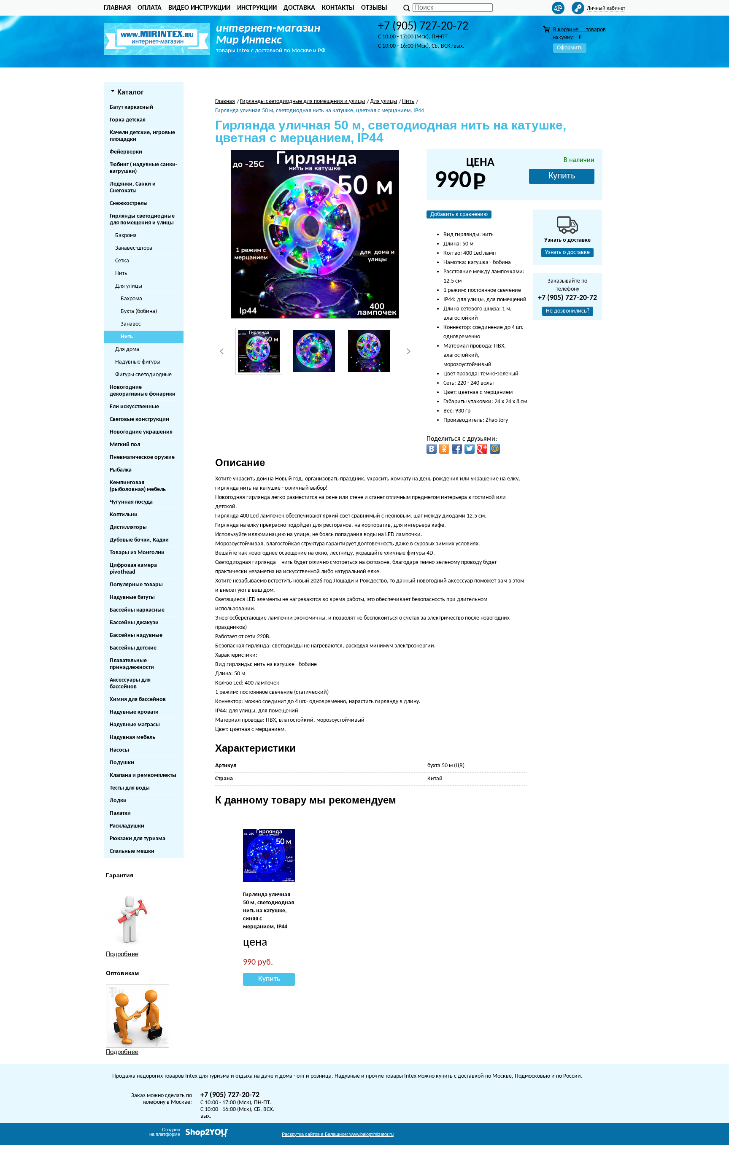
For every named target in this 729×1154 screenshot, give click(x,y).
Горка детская (128, 120)
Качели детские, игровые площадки (142, 136)
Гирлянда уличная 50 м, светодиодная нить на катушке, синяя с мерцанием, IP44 (268, 911)
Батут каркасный (131, 107)
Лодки (118, 801)
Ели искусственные (134, 407)
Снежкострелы (129, 203)
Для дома (127, 349)
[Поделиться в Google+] (482, 449)
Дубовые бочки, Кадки (139, 540)
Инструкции (257, 8)
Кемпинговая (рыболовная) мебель (138, 486)
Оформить (570, 48)
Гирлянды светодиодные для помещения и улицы (142, 219)
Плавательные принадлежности (132, 664)
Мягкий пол (125, 445)
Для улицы (128, 286)
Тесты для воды (130, 788)
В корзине (579, 30)
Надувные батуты (132, 597)
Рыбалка (121, 470)
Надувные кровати (134, 712)
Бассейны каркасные (137, 610)
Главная (117, 8)
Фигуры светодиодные (143, 375)
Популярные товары (136, 585)
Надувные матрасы (135, 725)
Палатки (120, 813)
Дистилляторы (128, 527)
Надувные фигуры (137, 362)
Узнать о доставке (567, 252)
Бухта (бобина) (139, 311)
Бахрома (126, 235)
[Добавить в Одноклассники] (444, 449)
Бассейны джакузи (134, 623)
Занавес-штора (133, 248)
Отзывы (374, 8)
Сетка (122, 261)
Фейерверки (126, 152)
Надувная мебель (132, 737)
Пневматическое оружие (142, 457)
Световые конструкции (139, 419)
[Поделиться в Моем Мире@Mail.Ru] (495, 449)
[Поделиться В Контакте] (432, 449)
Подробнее (122, 954)
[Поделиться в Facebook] (457, 449)
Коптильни (124, 515)
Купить (561, 176)
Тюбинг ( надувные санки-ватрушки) (143, 168)
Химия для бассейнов (138, 699)
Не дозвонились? (567, 311)
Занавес (131, 324)
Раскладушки (127, 826)
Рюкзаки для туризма (137, 839)
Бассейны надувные (136, 635)
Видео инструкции (199, 8)
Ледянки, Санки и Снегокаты (133, 187)
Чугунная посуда (131, 502)
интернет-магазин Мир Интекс (268, 34)
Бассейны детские (133, 648)
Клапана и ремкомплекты (143, 775)
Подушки (122, 763)
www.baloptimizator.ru (338, 1134)
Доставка (299, 8)
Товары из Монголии (137, 553)
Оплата (150, 8)
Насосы (119, 750)
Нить (121, 273)
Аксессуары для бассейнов (130, 683)
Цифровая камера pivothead (133, 568)
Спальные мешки (132, 851)
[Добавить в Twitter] (469, 449)
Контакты (338, 8)
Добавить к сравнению (459, 214)
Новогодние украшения (141, 432)
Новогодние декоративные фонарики (143, 390)
